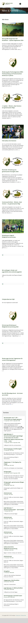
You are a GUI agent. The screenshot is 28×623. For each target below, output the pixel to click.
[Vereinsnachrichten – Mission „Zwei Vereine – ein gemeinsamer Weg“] (13, 194)
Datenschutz (23, 615)
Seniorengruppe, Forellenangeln (13, 449)
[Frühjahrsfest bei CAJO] (13, 290)
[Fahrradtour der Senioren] (13, 131)
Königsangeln (7, 471)
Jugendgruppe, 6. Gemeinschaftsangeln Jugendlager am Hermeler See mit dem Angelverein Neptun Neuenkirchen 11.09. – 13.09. (13, 437)
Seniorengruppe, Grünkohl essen (13, 595)
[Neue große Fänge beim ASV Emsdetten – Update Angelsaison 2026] (13, 29)
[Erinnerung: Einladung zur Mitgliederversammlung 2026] (13, 316)
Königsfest (7, 571)
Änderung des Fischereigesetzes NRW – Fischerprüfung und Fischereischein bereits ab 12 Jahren (13, 73)
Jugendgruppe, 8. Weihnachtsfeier (13, 588)
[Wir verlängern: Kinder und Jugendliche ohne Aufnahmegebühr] (13, 261)
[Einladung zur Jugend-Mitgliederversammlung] (13, 226)
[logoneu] (8, 2)
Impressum (18, 615)
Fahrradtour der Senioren (9, 140)
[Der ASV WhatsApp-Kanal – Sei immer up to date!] (13, 384)
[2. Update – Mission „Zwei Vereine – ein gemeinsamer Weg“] (13, 98)
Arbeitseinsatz (8, 493)
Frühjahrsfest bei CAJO (8, 299)
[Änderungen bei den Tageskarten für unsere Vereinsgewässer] (13, 349)
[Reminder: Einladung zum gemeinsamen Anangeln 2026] (13, 162)
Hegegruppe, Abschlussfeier (11, 580)
